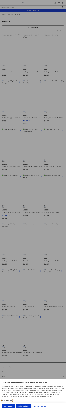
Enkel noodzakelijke (23, 406)
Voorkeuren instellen (39, 406)
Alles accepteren (8, 406)
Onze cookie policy (7, 400)
